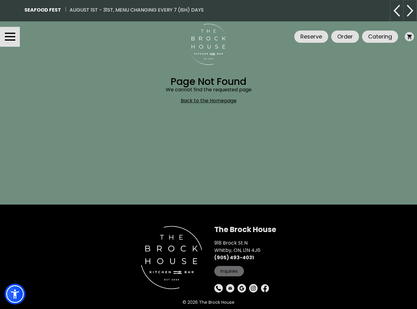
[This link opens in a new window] (218, 288)
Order (345, 36)
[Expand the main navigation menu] (10, 37)
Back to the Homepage (209, 101)
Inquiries (229, 271)
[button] (15, 294)
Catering (380, 36)
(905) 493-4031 (234, 257)
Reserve (311, 36)
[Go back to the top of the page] (408, 300)
